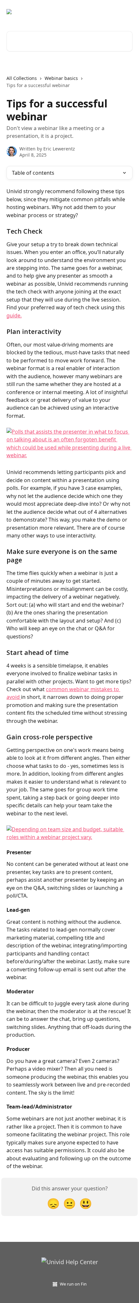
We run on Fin (73, 1284)
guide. (14, 315)
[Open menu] (127, 12)
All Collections (21, 78)
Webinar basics (61, 78)
